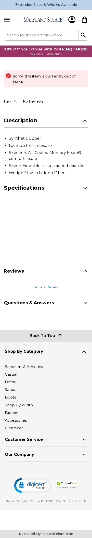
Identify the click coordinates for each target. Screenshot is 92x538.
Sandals (12, 389)
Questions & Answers (29, 303)
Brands (11, 412)
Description (21, 120)
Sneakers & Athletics (24, 366)
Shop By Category (24, 351)
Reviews (14, 271)
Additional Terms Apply (46, 53)
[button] (32, 485)
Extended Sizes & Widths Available (46, 4)
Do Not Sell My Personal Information (46, 534)
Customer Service (24, 439)
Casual (11, 374)
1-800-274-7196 (57, 501)
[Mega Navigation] (7, 20)
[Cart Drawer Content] (84, 19)
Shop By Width (19, 405)
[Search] (83, 35)
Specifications (24, 187)
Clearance (14, 428)
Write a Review (46, 287)
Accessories (16, 420)
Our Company (19, 454)
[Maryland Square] (43, 20)
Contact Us (78, 501)
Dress (10, 382)
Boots (10, 397)
